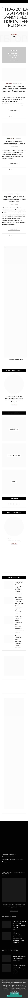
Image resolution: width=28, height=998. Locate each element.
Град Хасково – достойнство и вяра (14, 55)
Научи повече (14, 910)
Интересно (9, 83)
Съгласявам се (14, 993)
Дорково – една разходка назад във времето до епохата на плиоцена (14, 199)
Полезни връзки (6, 861)
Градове (14, 50)
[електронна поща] (19, 116)
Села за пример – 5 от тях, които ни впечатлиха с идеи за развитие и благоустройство (14, 89)
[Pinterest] (17, 116)
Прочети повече (14, 110)
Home (10, 39)
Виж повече (14, 404)
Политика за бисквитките (8, 856)
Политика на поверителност (9, 854)
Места (14, 39)
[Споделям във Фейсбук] (13, 116)
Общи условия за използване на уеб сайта (12, 859)
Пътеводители (10, 138)
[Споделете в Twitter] (15, 116)
